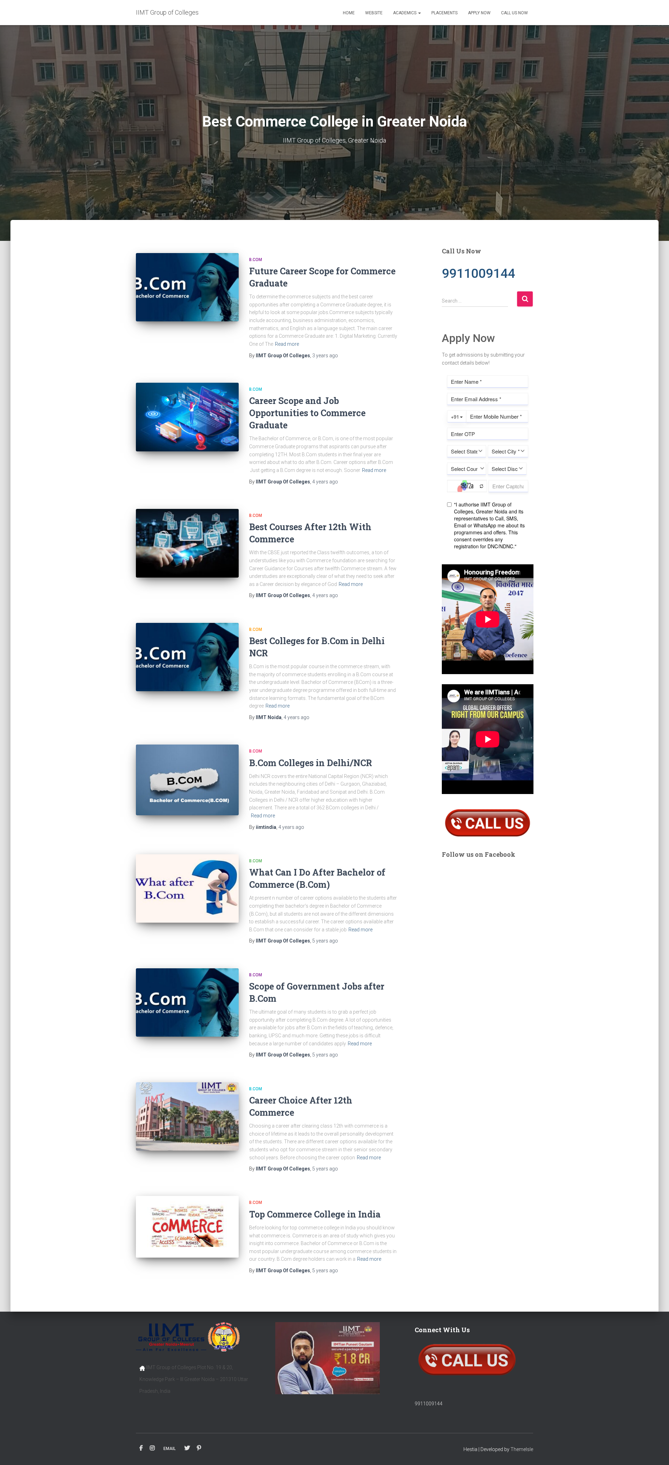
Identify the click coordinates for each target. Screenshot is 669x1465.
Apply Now (479, 12)
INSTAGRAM (152, 1448)
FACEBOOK (141, 1448)
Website (374, 12)
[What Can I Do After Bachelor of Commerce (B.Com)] (187, 888)
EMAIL (169, 1448)
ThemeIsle (521, 1449)
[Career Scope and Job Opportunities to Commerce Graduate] (187, 417)
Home (349, 12)
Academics (405, 12)
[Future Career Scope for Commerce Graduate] (187, 287)
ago (325, 355)
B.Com (255, 259)
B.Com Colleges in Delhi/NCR (310, 763)
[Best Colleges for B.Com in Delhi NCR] (187, 657)
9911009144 (429, 1403)
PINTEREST (199, 1448)
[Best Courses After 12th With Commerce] (187, 543)
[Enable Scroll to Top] (655, 1451)
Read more (287, 344)
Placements (444, 12)
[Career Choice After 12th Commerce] (187, 1116)
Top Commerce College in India (314, 1214)
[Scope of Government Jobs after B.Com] (187, 1002)
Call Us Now (514, 12)
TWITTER (187, 1448)
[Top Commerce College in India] (187, 1227)
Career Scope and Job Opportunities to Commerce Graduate (307, 413)
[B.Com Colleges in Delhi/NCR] (187, 780)
